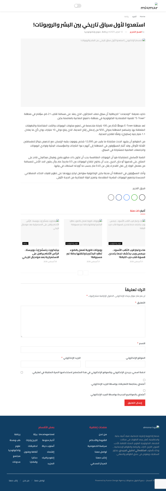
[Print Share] (142, 197)
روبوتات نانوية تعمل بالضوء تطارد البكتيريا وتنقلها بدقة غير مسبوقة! (84, 253)
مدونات (16, 462)
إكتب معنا (101, 458)
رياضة (126, 16)
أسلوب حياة (48, 446)
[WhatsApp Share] (134, 197)
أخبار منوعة (48, 440)
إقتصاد (50, 452)
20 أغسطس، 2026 (50, 261)
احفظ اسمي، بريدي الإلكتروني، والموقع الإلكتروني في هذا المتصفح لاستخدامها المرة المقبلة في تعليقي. (88, 372)
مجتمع (16, 456)
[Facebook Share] (119, 197)
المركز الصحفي (98, 463)
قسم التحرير (136, 32)
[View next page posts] (80, 273)
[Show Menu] (13, 5)
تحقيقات (32, 446)
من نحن (103, 434)
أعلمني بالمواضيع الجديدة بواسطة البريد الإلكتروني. (117, 394)
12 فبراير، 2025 (116, 32)
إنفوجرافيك (48, 458)
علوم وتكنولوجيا (92, 32)
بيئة (35, 434)
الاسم (141, 343)
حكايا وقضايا (33, 460)
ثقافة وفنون (30, 452)
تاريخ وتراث (31, 440)
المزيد (134, 16)
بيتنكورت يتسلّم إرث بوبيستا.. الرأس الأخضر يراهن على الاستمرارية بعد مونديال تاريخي (40, 253)
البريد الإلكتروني (71, 358)
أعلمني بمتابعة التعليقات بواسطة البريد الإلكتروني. (118, 384)
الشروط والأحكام (98, 440)
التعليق (140, 302)
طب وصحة (15, 440)
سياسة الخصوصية (97, 446)
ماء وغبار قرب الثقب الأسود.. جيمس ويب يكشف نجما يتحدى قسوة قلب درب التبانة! (126, 253)
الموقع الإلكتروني (135, 358)
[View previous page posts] (85, 273)
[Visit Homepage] (149, 6)
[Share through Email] (111, 197)
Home (142, 16)
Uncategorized (46, 434)
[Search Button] (8, 5)
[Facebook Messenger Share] (127, 197)
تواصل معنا (101, 452)
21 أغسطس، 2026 (136, 261)
